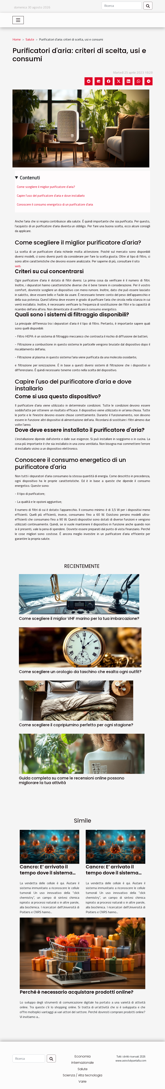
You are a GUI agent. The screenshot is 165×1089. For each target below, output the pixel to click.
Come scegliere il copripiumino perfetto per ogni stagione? (76, 725)
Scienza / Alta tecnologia (82, 1075)
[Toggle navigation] (18, 20)
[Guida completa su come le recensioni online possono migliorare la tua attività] (81, 753)
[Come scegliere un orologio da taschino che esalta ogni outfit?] (80, 647)
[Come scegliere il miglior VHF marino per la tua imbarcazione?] (79, 593)
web (18, 266)
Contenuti (30, 177)
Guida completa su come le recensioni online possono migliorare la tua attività (71, 780)
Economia (83, 1056)
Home (16, 39)
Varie (82, 1081)
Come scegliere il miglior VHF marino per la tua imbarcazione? (79, 618)
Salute (30, 39)
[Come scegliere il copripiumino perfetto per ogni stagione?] (76, 700)
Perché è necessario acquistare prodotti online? (76, 992)
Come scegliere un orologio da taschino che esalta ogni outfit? (80, 671)
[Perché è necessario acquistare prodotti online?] (82, 952)
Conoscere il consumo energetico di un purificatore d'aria (55, 204)
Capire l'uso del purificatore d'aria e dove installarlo (51, 195)
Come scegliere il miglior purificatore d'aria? (46, 186)
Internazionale (82, 1062)
